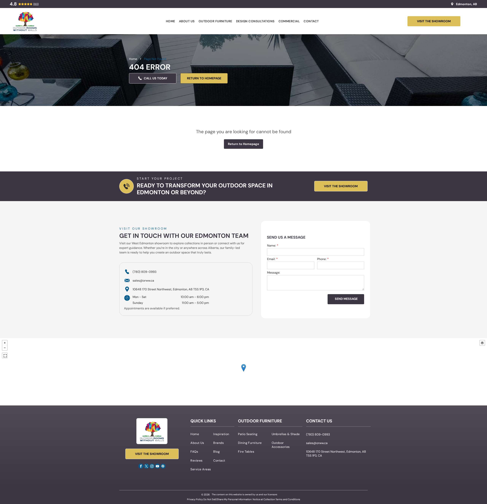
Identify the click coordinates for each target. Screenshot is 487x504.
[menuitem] (170, 21)
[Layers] (482, 342)
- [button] (4, 347)
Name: (271, 246)
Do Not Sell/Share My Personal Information (227, 499)
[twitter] (146, 467)
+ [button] (4, 342)
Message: (273, 273)
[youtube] (157, 467)
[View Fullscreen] (4, 355)
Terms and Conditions (287, 499)
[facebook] (140, 467)
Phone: (321, 259)
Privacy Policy (195, 499)
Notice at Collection (264, 499)
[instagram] (152, 467)
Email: (271, 259)
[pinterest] (163, 467)
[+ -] (243, 371)
